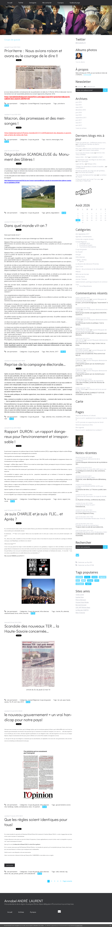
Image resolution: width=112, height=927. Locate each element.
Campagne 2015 (84, 243)
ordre (20, 613)
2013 (96, 580)
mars (30, 807)
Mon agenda (80, 427)
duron (60, 499)
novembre (59, 417)
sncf (15, 702)
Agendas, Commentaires (84, 236)
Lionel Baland (80, 168)
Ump (77, 284)
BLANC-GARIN (80, 389)
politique (79, 577)
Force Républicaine (85, 286)
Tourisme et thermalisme (87, 247)
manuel (61, 872)
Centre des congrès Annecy (84, 239)
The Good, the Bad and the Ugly (86, 175)
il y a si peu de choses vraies (85, 153)
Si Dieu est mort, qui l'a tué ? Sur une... (88, 179)
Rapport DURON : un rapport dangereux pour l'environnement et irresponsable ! (36, 436)
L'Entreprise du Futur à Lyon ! (85, 505)
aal (12, 874)
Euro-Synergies (83, 161)
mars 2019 (79, 107)
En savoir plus (79, 925)
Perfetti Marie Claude (83, 330)
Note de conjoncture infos (84, 425)
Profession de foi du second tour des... (91, 390)
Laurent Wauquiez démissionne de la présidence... (91, 300)
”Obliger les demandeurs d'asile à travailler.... (90, 167)
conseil (90, 580)
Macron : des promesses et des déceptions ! (90, 269)
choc (53, 417)
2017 (56, 352)
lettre (6, 874)
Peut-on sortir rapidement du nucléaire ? (89, 430)
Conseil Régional (33, 103)
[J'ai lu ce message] (110, 925)
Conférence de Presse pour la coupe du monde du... (91, 497)
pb (61, 700)
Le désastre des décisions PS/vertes (87, 264)
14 (33, 807)
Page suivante (67, 881)
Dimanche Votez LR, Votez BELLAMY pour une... (91, 469)
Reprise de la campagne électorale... (35, 364)
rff (12, 702)
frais (61, 140)
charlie (58, 611)
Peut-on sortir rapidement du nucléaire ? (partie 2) (91, 419)
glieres (48, 213)
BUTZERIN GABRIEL (82, 350)
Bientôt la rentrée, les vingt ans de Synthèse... (90, 171)
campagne (79, 584)
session (94, 577)
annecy (87, 577)
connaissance (23, 807)
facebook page (75, 3)
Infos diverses (44, 611)
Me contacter (46, 3)
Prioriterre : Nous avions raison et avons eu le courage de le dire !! (33, 53)
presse (16, 874)
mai (18, 702)
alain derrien (80, 340)
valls (57, 872)
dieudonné (31, 874)
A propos (61, 3)
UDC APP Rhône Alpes (83, 607)
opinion (37, 807)
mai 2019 (78, 105)
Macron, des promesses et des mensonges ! (34, 120)
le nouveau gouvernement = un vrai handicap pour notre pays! (38, 717)
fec (10, 874)
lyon (77, 580)
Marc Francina (80, 613)
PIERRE (78, 309)
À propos (33, 912)
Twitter (20, 3)
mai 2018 (78, 115)
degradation (55, 213)
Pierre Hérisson (81, 600)
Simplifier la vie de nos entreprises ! (87, 525)
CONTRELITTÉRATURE (83, 181)
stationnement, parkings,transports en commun (91, 282)
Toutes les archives (81, 128)
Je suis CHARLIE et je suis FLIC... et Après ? (33, 516)
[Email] (77, 555)
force (16, 613)
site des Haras (80, 277)
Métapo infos (91, 164)
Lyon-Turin (79, 266)
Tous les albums (80, 62)
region (88, 584)
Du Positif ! (79, 252)
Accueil (9, 3)
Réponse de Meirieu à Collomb (86, 415)
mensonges (55, 140)
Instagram (32, 3)
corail (6, 501)
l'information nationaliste (90, 150)
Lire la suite (9, 865)
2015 (64, 417)
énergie (78, 254)
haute (68, 700)
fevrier (52, 352)
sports (81, 261)
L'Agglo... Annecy (81, 260)
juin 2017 (79, 120)
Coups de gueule (45, 103)
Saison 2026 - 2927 (82, 157)
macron (48, 140)
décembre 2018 (81, 110)
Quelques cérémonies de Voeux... (86, 512)
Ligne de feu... (80, 164)
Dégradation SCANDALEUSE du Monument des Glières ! (37, 157)
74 (10, 702)
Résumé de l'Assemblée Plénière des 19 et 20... (91, 518)
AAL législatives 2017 (82, 234)
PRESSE (78, 272)
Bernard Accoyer (81, 605)
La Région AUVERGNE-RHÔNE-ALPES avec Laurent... (89, 487)
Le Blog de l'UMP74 (82, 610)
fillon (47, 352)
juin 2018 (79, 112)
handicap (10, 807)
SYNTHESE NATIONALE (86, 172)
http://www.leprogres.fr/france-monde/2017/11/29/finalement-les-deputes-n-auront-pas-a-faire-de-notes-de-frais (37, 134)
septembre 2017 (81, 117)
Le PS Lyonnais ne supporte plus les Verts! (89, 422)
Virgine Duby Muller (82, 602)
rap (66, 872)
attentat (48, 417)
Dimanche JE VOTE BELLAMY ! (85, 478)
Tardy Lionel (80, 595)
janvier (21, 874)
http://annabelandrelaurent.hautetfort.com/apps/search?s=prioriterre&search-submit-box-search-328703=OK (37, 98)
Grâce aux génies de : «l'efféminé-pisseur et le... (91, 143)
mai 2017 (78, 123)
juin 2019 (79, 102)
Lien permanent (11, 103)
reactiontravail (9, 613)
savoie (6, 702)
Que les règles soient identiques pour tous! (35, 822)
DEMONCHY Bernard (82, 299)
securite (25, 613)
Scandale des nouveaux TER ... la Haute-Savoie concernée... (31, 628)
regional (103, 577)
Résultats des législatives (95, 381)
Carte (79, 401)
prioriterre (61, 103)
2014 (21, 702)
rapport (65, 499)
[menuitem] (9, 2)
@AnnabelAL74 (80, 43)
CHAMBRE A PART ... (97, 157)
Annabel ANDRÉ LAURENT (23, 900)
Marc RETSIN (80, 381)
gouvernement (61, 805)
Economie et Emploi (85, 245)
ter (69, 499)
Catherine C (79, 360)
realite (16, 807)
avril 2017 (79, 125)
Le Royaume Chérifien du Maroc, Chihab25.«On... (87, 145)
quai (64, 700)
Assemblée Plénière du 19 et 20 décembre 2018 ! (91, 532)
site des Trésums (81, 279)
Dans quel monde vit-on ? (25, 225)
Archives (21, 912)
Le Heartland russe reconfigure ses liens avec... (91, 160)
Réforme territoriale (82, 274)
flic (62, 611)
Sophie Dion (80, 597)
